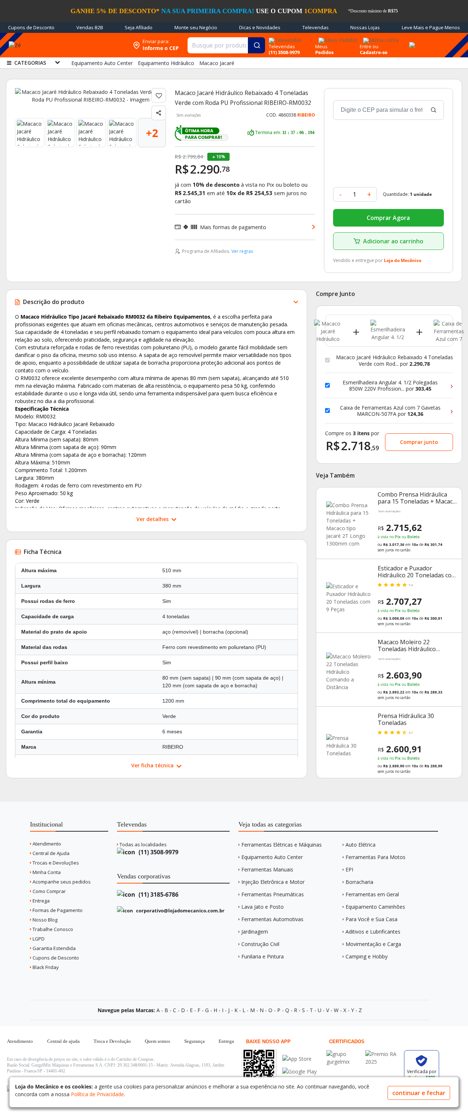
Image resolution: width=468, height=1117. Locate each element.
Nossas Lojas (365, 27)
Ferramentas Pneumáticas (272, 894)
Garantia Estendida (53, 948)
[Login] (380, 37)
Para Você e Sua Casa (371, 919)
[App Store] (299, 1059)
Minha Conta (46, 872)
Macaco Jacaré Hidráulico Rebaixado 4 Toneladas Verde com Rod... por (394, 360)
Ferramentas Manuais (267, 869)
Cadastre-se (374, 52)
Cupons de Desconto (31, 27)
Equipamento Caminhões (375, 906)
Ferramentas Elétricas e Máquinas (281, 844)
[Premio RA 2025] (382, 1053)
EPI (349, 869)
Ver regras (242, 251)
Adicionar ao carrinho (393, 241)
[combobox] (226, 45)
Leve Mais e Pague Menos (431, 27)
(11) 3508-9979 (157, 852)
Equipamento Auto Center (272, 857)
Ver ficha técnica (153, 765)
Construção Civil (260, 944)
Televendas (315, 27)
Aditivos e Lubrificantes (373, 931)
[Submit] (256, 45)
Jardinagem (254, 931)
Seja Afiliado (138, 27)
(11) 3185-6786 (157, 894)
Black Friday (45, 967)
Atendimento (46, 843)
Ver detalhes (153, 519)
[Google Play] (299, 1071)
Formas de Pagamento (57, 910)
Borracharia (359, 881)
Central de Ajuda (50, 853)
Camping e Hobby (367, 956)
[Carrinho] (411, 41)
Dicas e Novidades (259, 27)
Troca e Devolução (112, 1041)
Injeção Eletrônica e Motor (273, 881)
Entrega (40, 900)
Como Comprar (48, 891)
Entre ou (369, 46)
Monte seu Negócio (195, 27)
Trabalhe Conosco (52, 929)
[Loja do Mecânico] (82, 45)
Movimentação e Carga (373, 944)
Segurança (194, 1041)
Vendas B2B (89, 27)
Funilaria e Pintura (262, 956)
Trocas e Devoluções (55, 862)
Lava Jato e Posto (262, 906)
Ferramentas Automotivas (272, 919)
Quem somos (157, 1041)
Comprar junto (419, 441)
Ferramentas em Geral (372, 894)
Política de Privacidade (97, 1094)
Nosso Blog (44, 919)
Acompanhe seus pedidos (61, 881)
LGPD (38, 938)
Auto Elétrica (360, 844)
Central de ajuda (63, 1041)
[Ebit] (344, 1053)
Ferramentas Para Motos (375, 857)
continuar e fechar (418, 1093)
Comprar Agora (388, 218)
